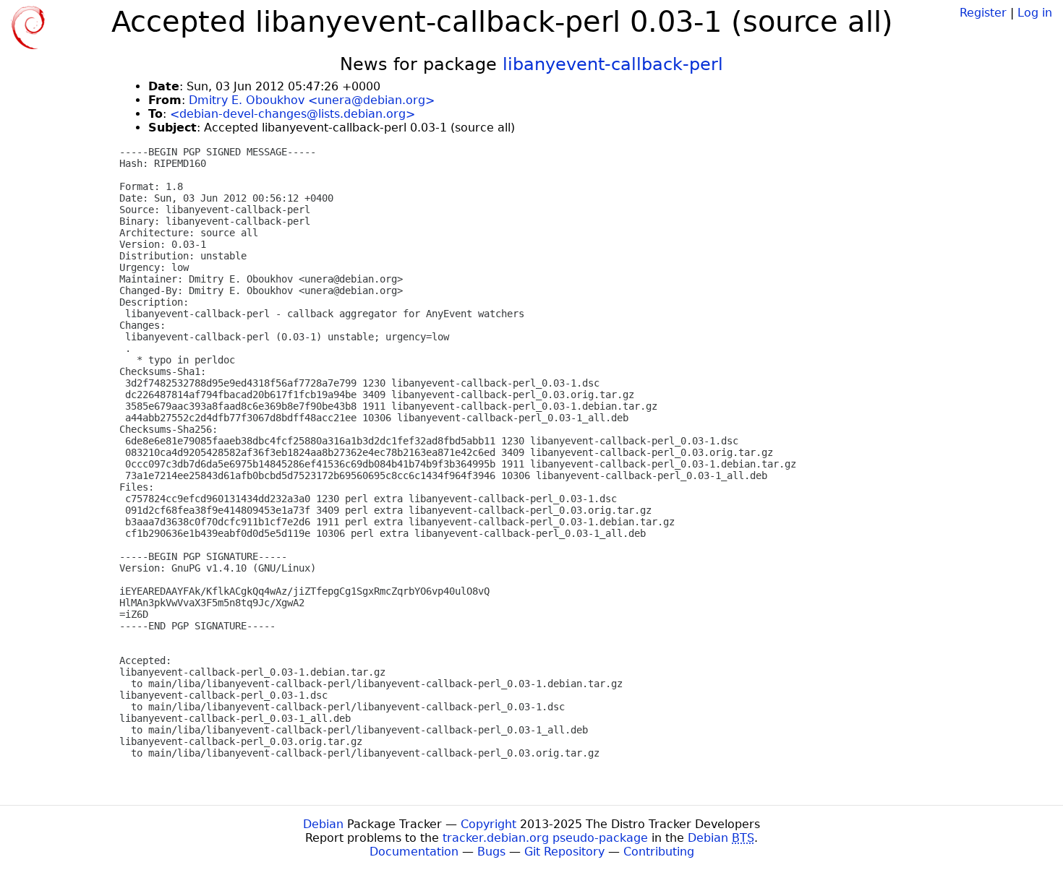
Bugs (491, 851)
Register (983, 13)
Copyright (488, 824)
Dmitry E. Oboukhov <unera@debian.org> (312, 100)
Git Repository (564, 851)
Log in (1034, 13)
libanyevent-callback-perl (613, 64)
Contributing (658, 851)
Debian (323, 824)
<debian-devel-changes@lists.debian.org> (292, 114)
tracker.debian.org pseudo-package (545, 838)
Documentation (414, 851)
